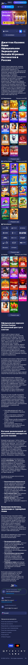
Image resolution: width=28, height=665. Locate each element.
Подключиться (10, 593)
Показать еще (15, 159)
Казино (8, 6)
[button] (9, 26)
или (9, 600)
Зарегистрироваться (20, 2)
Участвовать (9, 22)
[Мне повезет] (20, 31)
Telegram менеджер (6, 602)
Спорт (21, 6)
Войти (9, 2)
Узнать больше (20, 22)
